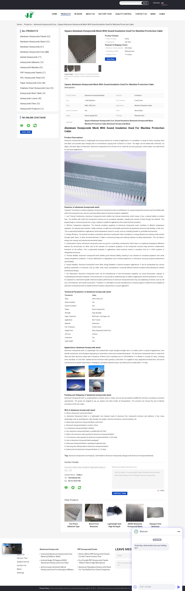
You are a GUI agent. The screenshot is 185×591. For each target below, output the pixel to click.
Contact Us (141, 14)
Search (145, 3)
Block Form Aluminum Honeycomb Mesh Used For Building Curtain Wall (93, 525)
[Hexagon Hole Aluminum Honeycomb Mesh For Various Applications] (155, 513)
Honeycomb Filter (28, 103)
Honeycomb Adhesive (29, 62)
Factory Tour (105, 14)
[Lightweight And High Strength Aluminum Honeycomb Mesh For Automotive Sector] (114, 513)
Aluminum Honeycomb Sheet (33, 41)
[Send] (179, 587)
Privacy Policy (44, 588)
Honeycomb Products (30, 109)
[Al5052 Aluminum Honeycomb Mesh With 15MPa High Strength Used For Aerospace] (135, 513)
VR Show (78, 14)
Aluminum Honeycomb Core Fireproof (81, 456)
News (153, 14)
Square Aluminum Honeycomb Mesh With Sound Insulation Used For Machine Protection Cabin (82, 76)
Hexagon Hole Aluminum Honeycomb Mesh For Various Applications (155, 525)
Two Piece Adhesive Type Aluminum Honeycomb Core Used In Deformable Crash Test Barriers (73, 525)
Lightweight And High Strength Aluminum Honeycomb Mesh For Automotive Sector (114, 525)
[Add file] (135, 587)
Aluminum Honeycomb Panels (33, 36)
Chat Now (156, 3)
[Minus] (178, 531)
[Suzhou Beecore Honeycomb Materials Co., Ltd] (30, 14)
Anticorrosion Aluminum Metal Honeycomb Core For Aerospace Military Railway (57, 568)
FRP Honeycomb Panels (31, 72)
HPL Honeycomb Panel (30, 78)
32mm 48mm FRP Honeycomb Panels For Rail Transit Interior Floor (94, 555)
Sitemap (20, 573)
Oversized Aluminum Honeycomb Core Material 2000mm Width (56, 555)
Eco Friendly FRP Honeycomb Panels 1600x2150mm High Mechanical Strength (93, 562)
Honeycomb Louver (28, 98)
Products (65, 14)
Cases (162, 14)
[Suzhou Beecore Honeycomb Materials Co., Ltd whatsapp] (30, 125)
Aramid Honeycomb (28, 57)
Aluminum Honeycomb (30, 47)
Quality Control (123, 14)
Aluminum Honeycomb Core (45, 24)
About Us (90, 14)
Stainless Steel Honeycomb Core (35, 88)
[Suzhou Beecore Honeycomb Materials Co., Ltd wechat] (36, 125)
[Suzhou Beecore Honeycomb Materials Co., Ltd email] (23, 125)
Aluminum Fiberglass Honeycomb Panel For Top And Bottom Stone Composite (95, 568)
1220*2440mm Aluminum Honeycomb (108, 456)
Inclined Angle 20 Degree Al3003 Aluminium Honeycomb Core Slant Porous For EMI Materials (55, 562)
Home (54, 14)
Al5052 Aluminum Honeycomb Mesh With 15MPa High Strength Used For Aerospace (134, 525)
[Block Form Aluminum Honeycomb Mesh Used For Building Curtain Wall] (94, 513)
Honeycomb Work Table (30, 93)
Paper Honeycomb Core (30, 83)
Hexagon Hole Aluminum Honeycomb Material (137, 456)
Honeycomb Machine (29, 67)
